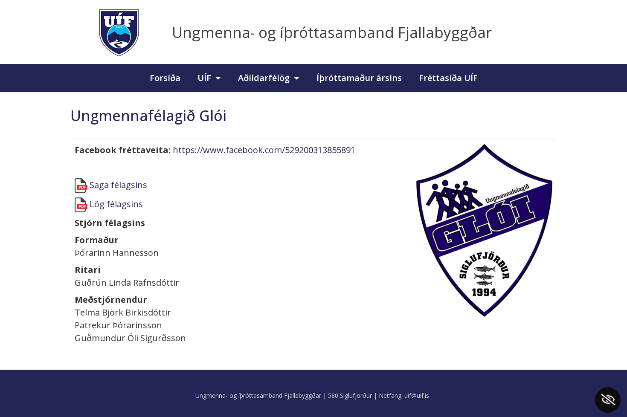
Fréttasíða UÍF (448, 78)
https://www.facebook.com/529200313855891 (264, 150)
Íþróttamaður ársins (359, 78)
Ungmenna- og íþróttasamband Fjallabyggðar (332, 32)
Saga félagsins (118, 185)
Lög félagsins (116, 204)
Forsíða (165, 78)
